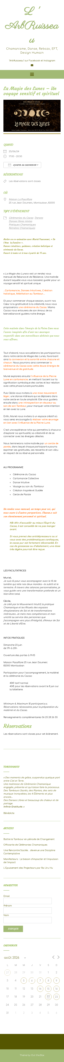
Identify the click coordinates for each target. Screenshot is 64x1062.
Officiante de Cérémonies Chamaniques (25, 845)
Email (6, 896)
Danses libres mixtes (20, 221)
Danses (39, 218)
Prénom (7, 906)
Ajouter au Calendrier (24, 165)
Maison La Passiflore (20, 199)
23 (56, 997)
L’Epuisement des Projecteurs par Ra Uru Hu (28, 868)
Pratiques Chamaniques (22, 225)
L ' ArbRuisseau (32, 26)
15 (48, 989)
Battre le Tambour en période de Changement (29, 839)
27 (7, 972)
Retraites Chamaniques (22, 228)
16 (56, 989)
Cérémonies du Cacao (21, 218)
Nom (6, 915)
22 (48, 996)
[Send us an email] (32, 65)
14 (40, 989)
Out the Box (37, 1055)
